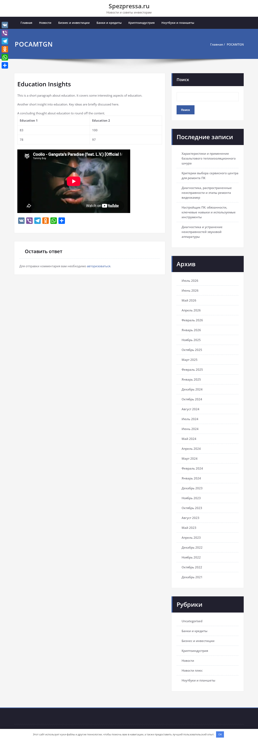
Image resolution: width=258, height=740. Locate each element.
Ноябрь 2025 (191, 340)
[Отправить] (5, 65)
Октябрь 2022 (192, 567)
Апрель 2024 (191, 449)
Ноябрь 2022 (191, 557)
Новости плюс (192, 670)
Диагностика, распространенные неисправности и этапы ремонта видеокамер (207, 192)
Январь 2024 (191, 478)
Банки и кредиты (109, 23)
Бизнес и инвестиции (74, 23)
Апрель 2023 (191, 537)
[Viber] (5, 33)
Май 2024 (189, 439)
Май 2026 (189, 300)
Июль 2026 (190, 281)
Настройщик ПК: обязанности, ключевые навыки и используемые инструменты (209, 212)
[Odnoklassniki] (5, 49)
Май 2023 (189, 528)
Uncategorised (192, 621)
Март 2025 (190, 360)
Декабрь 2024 (192, 389)
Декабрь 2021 (192, 577)
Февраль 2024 (192, 468)
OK (220, 734)
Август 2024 (190, 409)
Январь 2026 (191, 330)
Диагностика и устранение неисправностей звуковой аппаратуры (202, 232)
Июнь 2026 (190, 290)
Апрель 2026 (191, 310)
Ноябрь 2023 (191, 498)
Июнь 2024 (190, 429)
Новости (45, 23)
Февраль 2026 (192, 320)
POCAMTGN (235, 44)
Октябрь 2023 (192, 508)
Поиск (183, 79)
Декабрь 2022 (192, 547)
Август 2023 (190, 518)
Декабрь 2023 (192, 488)
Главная (26, 23)
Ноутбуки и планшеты (177, 23)
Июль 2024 (190, 419)
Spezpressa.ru (129, 6)
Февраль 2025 (192, 369)
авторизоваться (98, 266)
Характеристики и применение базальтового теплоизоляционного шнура (209, 158)
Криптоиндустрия (141, 23)
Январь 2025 (191, 379)
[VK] (5, 25)
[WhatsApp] (5, 57)
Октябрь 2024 (192, 399)
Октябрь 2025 (192, 350)
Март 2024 (190, 458)
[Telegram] (5, 41)
